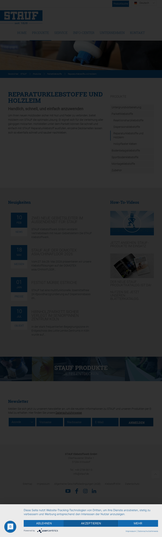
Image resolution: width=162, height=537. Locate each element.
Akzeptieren (91, 523)
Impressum (131, 531)
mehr (138, 523)
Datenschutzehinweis (148, 531)
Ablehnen (44, 523)
